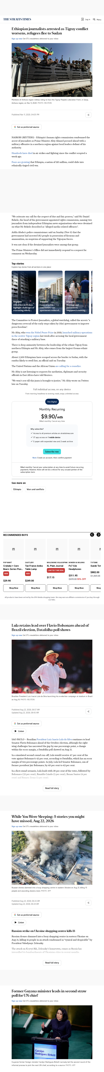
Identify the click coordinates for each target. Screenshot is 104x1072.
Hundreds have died (22, 153)
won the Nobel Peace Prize (40, 332)
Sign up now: (17, 38)
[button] (85, 19)
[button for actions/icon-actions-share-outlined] (88, 115)
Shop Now (13, 588)
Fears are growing (21, 162)
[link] (17, 19)
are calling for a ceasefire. (68, 366)
